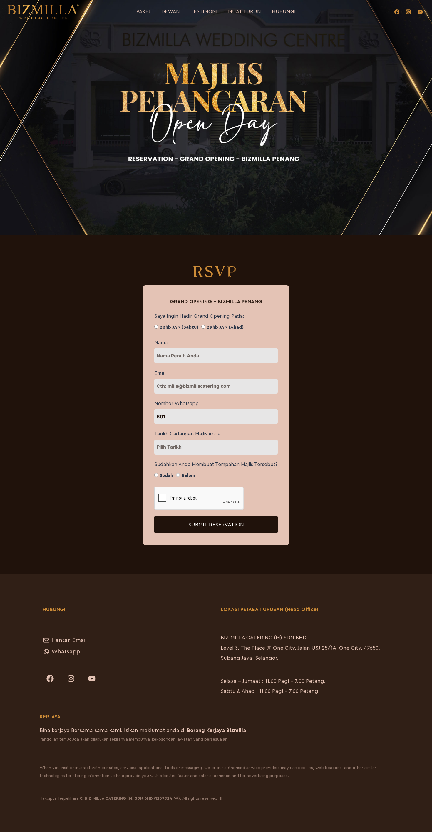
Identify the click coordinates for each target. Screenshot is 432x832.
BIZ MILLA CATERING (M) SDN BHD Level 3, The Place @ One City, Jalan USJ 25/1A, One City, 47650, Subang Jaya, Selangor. (300, 647)
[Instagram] (408, 12)
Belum (188, 475)
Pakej (143, 11)
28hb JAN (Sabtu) (179, 327)
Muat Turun (244, 11)
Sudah (166, 475)
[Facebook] (397, 12)
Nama (161, 342)
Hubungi (284, 11)
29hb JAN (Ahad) (225, 327)
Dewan (170, 11)
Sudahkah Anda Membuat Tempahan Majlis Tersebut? (215, 464)
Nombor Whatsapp (176, 403)
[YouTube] (420, 12)
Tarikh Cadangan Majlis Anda (187, 433)
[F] (222, 798)
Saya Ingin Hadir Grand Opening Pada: (199, 316)
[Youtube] (91, 678)
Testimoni (203, 11)
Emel (160, 373)
